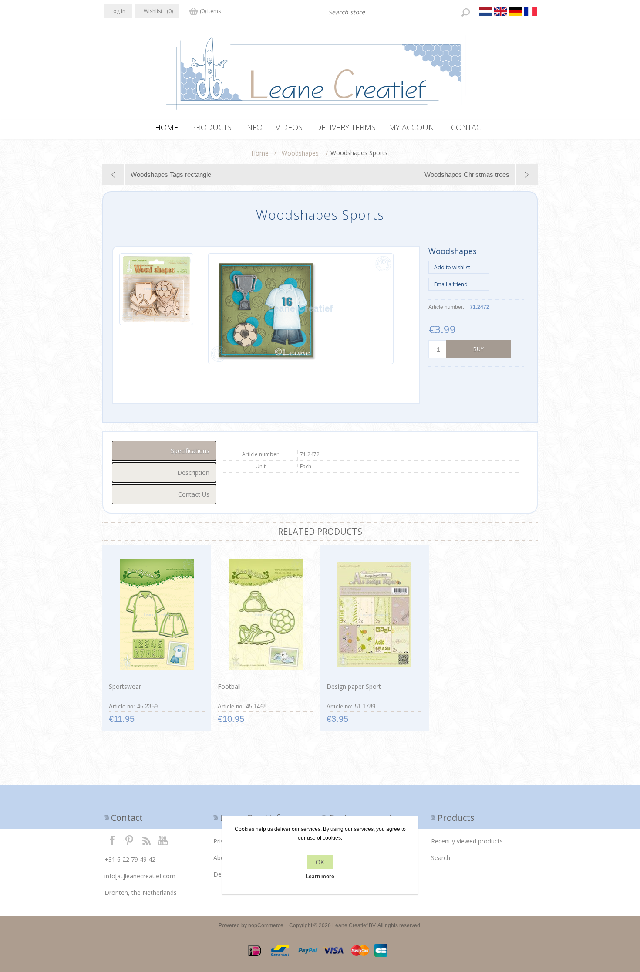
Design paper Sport (354, 686)
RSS (146, 840)
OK (320, 862)
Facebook (112, 840)
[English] (501, 11)
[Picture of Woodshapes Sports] (156, 308)
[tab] (164, 451)
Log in (118, 11)
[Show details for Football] (265, 614)
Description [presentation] (193, 472)
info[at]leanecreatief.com (139, 876)
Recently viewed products (467, 841)
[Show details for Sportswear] (156, 614)
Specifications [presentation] (190, 451)
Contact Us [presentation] (193, 494)
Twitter (129, 840)
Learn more (320, 877)
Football (229, 686)
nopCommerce (265, 925)
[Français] (530, 11)
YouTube (163, 840)
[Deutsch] (515, 11)
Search (440, 857)
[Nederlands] (486, 11)
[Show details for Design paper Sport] (374, 614)
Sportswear (125, 686)
